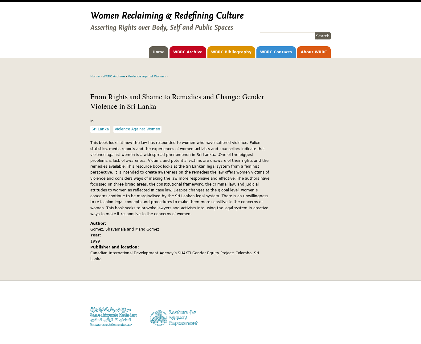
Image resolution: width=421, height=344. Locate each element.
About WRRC (314, 52)
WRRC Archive (187, 52)
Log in (325, 320)
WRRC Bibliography (231, 52)
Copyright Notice (316, 302)
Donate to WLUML (315, 296)
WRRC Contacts (276, 52)
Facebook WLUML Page (311, 326)
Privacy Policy (318, 308)
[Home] (167, 29)
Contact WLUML (317, 314)
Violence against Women (147, 76)
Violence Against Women (137, 129)
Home (159, 52)
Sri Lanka (100, 129)
